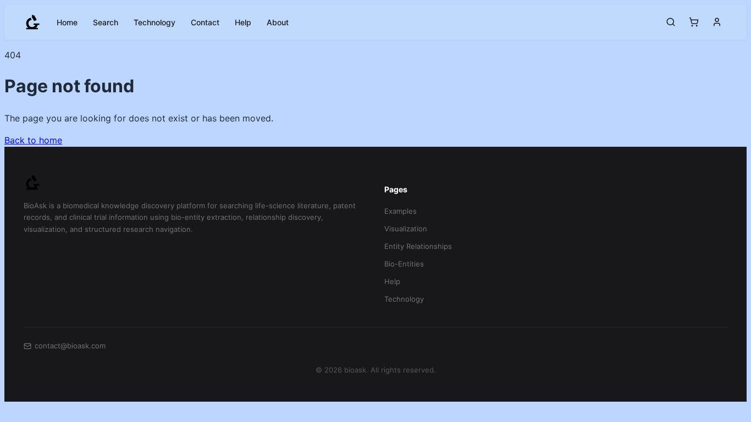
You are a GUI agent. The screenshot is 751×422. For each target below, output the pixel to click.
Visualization (405, 228)
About (278, 22)
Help (243, 22)
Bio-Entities (404, 263)
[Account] (716, 22)
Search (105, 22)
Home (67, 22)
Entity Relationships (418, 246)
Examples (400, 211)
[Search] (670, 22)
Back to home (33, 140)
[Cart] (693, 22)
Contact (205, 22)
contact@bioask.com (70, 345)
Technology (154, 22)
